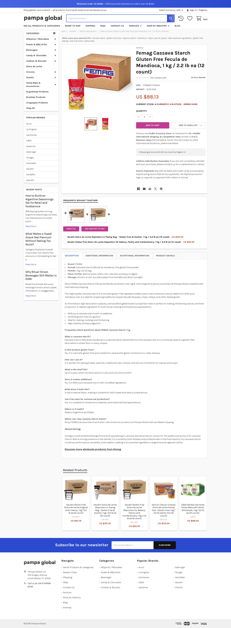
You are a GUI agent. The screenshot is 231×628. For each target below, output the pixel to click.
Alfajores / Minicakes (37, 39)
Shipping (90, 25)
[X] (155, 188)
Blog (177, 25)
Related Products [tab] (75, 470)
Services (134, 25)
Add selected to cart (95, 229)
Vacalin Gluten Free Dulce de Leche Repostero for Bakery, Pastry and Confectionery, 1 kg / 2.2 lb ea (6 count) (134, 511)
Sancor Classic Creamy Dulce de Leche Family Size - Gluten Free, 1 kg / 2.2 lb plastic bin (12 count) (164, 510)
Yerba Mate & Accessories (33, 85)
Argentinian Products (37, 91)
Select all (71, 229)
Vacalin (30, 169)
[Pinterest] (161, 188)
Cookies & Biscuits (36, 61)
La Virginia (31, 129)
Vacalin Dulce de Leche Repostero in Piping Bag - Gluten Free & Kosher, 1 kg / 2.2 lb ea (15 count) (105, 510)
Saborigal (31, 152)
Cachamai (31, 135)
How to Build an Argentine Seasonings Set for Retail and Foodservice (39, 201)
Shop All (30, 108)
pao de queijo (160, 38)
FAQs (103, 25)
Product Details (165, 255)
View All (30, 180)
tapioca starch (129, 38)
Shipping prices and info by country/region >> (162, 152)
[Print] (149, 188)
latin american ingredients (180, 38)
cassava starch (98, 38)
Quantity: (141, 111)
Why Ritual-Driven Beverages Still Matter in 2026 (41, 275)
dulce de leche (76, 41)
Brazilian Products (35, 97)
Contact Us (117, 25)
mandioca (142, 38)
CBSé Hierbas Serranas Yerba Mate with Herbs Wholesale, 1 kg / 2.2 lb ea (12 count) (193, 508)
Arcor (29, 123)
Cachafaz (31, 163)
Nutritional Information (134, 255)
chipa (150, 38)
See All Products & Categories (42, 25)
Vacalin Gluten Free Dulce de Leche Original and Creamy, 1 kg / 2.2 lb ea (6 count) (76, 508)
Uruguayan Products (37, 102)
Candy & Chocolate (36, 55)
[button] (188, 125)
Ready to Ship (72, 25)
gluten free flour (114, 38)
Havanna (30, 146)
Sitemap (67, 607)
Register (203, 10)
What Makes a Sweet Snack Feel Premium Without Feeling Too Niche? (38, 239)
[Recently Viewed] (181, 18)
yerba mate (89, 41)
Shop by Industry (157, 25)
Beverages (32, 50)
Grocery (30, 72)
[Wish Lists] (190, 18)
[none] (98, 81)
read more (30, 226)
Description (72, 255)
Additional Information (99, 255)
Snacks (30, 77)
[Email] (144, 188)
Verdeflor (30, 174)
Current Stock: (166, 104)
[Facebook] (138, 188)
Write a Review (198, 77)
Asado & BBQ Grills (36, 44)
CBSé (28, 140)
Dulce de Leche (34, 66)
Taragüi (30, 157)
